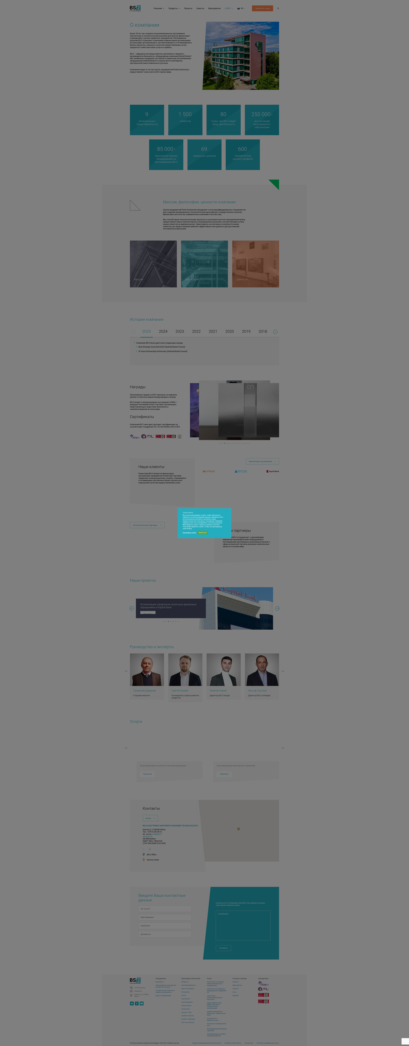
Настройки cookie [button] (189, 533)
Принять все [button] (203, 532)
